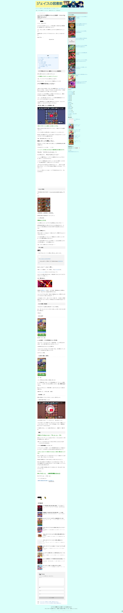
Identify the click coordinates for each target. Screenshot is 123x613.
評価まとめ (70, 107)
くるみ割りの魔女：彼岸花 (45, 65)
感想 (39, 67)
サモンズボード (70, 91)
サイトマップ (46, 10)
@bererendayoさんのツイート (73, 151)
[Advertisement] (51, 46)
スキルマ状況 (41, 59)
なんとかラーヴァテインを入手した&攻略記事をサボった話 (53, 518)
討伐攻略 (69, 106)
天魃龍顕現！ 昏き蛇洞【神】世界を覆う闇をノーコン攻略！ (53, 512)
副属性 (69, 102)
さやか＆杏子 (42, 63)
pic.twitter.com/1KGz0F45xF (45, 258)
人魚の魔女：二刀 (43, 66)
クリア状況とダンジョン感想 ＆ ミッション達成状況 (48, 57)
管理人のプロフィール (52, 10)
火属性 (69, 99)
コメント (40, 577)
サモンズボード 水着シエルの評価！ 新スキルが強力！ (52, 565)
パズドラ (69, 110)
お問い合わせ (58, 10)
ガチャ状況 (40, 60)
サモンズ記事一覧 (40, 10)
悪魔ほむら (44, 290)
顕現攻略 (69, 108)
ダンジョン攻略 (70, 92)
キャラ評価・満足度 (42, 62)
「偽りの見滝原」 (61, 88)
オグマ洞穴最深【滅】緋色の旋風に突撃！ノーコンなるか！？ (53, 505)
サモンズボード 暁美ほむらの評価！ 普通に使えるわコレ (49, 601)
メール (40, 590)
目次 (36, 10)
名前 (39, 587)
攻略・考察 (70, 103)
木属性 (69, 96)
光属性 (69, 95)
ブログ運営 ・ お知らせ (71, 113)
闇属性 (69, 100)
